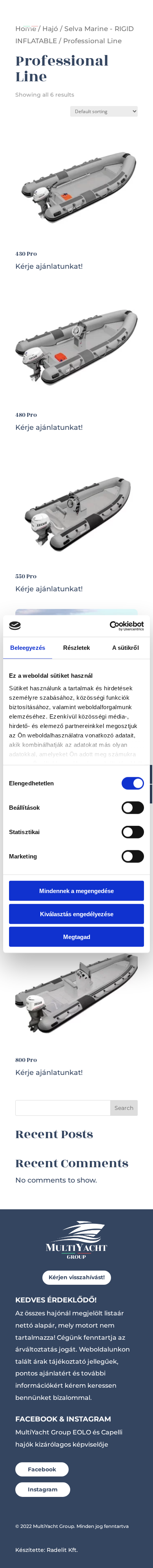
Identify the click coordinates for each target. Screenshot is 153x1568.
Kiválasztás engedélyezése (76, 913)
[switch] (133, 807)
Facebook (42, 1469)
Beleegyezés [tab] (27, 647)
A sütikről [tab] (125, 647)
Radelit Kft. (62, 1549)
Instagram (43, 1489)
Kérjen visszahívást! (77, 1277)
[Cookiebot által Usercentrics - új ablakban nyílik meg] (110, 626)
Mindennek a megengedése (76, 891)
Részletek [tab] (76, 647)
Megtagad (76, 936)
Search (124, 1107)
